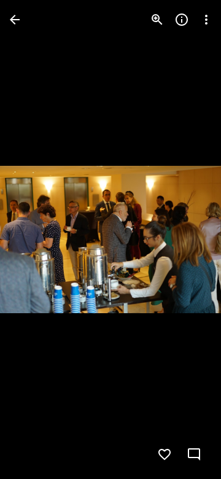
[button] (34, 239)
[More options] (206, 19)
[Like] (164, 454)
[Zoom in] (157, 19)
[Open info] (181, 19)
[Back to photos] (14, 19)
